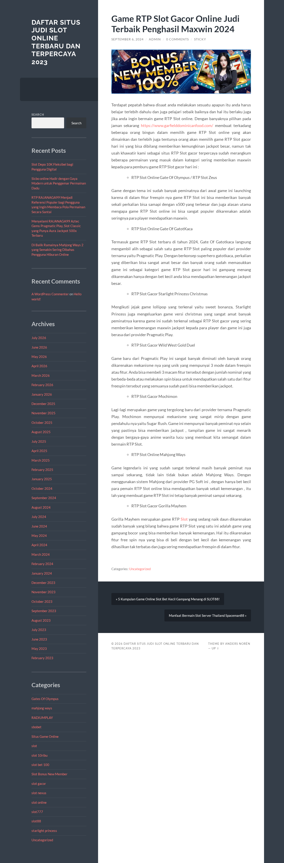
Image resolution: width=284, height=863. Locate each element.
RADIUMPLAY (42, 718)
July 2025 (39, 441)
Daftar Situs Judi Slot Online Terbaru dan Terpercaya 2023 (56, 42)
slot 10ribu (39, 755)
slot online (39, 802)
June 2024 (39, 526)
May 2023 (39, 649)
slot (34, 746)
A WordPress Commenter (50, 294)
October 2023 (42, 601)
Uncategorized (42, 840)
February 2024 (42, 564)
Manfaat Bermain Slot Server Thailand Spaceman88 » (208, 615)
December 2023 (43, 583)
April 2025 (39, 451)
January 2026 (42, 394)
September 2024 (44, 498)
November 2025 (43, 413)
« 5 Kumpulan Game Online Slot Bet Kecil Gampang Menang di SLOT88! (168, 599)
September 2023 (44, 611)
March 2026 (41, 375)
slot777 (37, 812)
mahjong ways (42, 708)
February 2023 (42, 658)
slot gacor (39, 784)
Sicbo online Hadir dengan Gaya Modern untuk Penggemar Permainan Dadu (59, 183)
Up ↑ (215, 648)
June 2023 (39, 639)
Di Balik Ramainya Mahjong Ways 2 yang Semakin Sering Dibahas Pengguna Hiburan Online (57, 249)
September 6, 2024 (127, 39)
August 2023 (41, 620)
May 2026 (39, 357)
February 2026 (42, 385)
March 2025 (41, 460)
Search (38, 114)
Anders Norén (237, 643)
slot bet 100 (40, 765)
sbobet (36, 727)
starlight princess (44, 831)
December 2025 (43, 404)
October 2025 (42, 423)
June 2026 (39, 347)
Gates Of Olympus (45, 699)
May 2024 (39, 536)
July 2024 (39, 517)
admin (155, 39)
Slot (184, 519)
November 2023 (43, 592)
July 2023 (39, 630)
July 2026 (39, 338)
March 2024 (41, 554)
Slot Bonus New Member (49, 774)
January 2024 (42, 573)
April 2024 (39, 545)
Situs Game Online (45, 736)
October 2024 (42, 488)
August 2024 (41, 507)
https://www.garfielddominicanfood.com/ (177, 125)
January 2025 (42, 479)
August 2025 (41, 432)
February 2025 (42, 470)
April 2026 (39, 366)
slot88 (36, 821)
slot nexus (39, 793)
